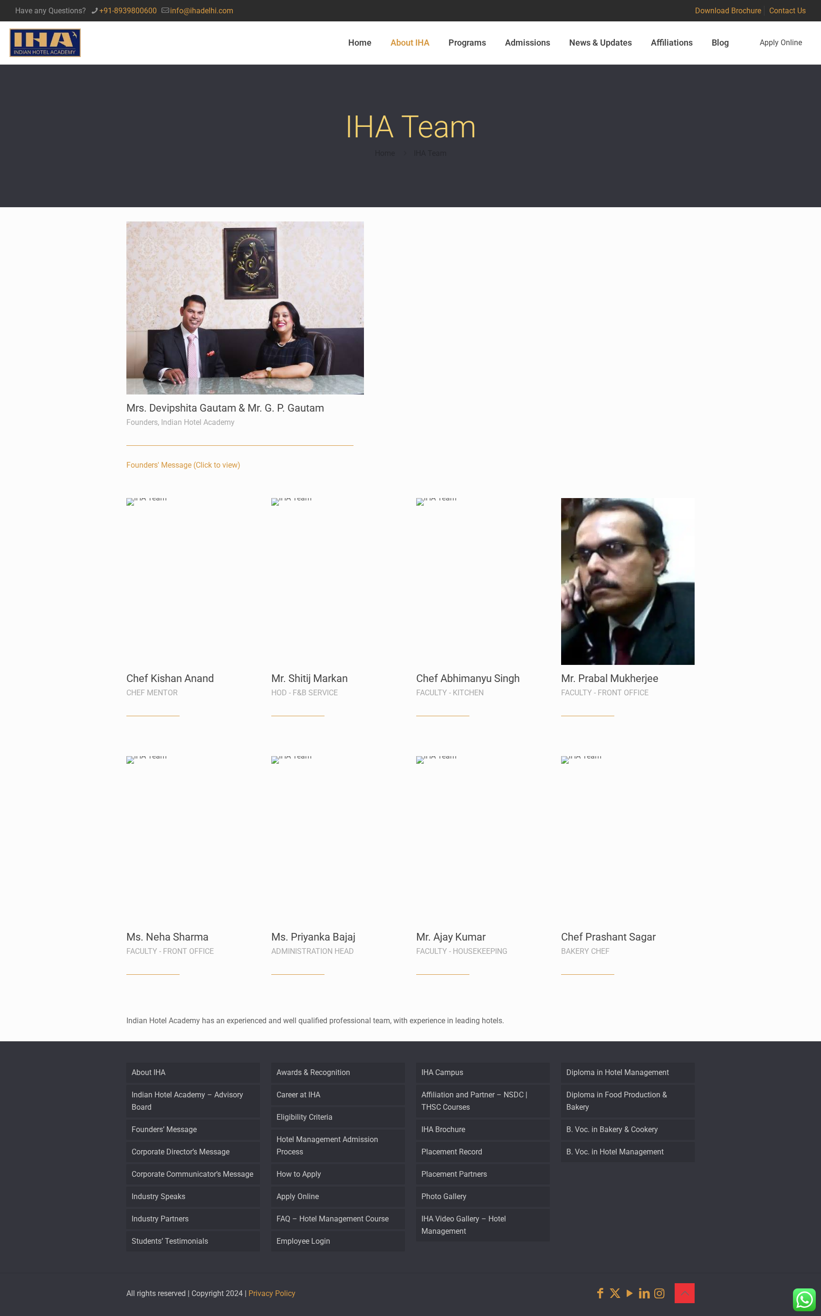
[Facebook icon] (600, 1293)
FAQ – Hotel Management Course (333, 1218)
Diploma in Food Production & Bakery (616, 1101)
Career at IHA (298, 1094)
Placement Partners (454, 1174)
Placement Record (451, 1151)
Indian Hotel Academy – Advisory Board (187, 1101)
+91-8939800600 (128, 10)
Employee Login (303, 1241)
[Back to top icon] (685, 1293)
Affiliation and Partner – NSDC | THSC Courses (474, 1101)
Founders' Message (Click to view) (183, 465)
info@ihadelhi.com (201, 10)
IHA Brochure (443, 1129)
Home (385, 153)
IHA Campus (442, 1072)
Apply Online (781, 42)
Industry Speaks (158, 1196)
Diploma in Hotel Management (617, 1072)
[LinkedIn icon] (644, 1293)
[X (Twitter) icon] (615, 1293)
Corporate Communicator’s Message (192, 1174)
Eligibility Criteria (305, 1117)
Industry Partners (160, 1218)
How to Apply (299, 1174)
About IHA (148, 1072)
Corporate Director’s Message (180, 1151)
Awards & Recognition (313, 1072)
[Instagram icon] (659, 1293)
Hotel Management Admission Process (327, 1145)
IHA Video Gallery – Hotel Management (463, 1225)
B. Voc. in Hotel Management (615, 1151)
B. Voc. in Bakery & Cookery (612, 1129)
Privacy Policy (272, 1293)
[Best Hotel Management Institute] (45, 42)
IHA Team (430, 153)
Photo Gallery (444, 1196)
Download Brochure (728, 10)
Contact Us (787, 10)
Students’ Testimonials (170, 1241)
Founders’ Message (164, 1129)
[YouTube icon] (630, 1293)
